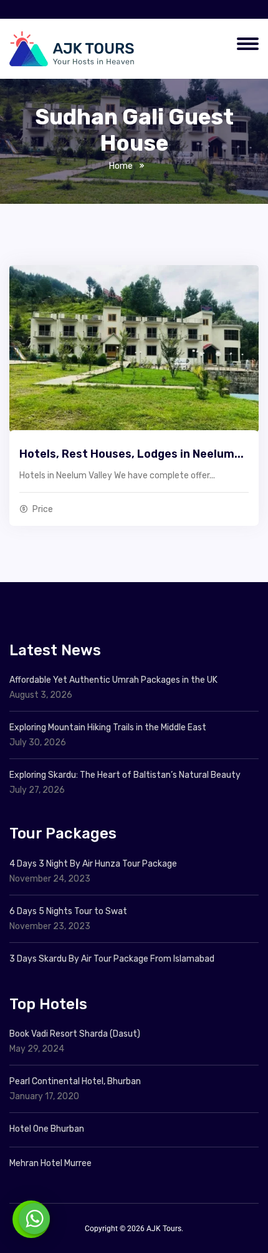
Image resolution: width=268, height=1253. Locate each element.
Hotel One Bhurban (46, 1129)
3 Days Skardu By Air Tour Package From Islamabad (111, 959)
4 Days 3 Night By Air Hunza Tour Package (93, 863)
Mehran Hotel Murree (50, 1163)
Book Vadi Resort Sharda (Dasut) (74, 1034)
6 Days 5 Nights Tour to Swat (68, 911)
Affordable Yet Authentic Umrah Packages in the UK (114, 680)
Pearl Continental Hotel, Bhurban (75, 1081)
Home (121, 166)
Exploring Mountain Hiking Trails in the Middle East (107, 727)
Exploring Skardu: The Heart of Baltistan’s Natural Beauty (125, 775)
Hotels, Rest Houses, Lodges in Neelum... (131, 454)
